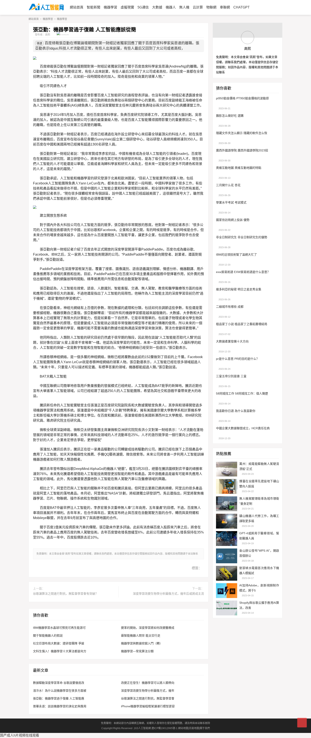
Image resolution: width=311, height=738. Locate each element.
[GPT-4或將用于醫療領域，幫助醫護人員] (226, 539)
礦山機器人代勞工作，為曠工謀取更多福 (259, 518)
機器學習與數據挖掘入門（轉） (141, 643)
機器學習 (48, 19)
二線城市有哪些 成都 (230, 306)
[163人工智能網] (46, 7)
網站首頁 (34, 19)
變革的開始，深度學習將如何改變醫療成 (147, 627)
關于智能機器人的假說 (48, 635)
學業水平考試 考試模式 (231, 202)
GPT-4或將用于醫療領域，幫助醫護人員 (259, 536)
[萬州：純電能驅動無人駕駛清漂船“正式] (226, 470)
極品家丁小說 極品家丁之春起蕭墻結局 (241, 324)
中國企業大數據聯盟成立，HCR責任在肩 (243, 428)
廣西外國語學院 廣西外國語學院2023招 (242, 150)
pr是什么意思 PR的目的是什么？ (237, 358)
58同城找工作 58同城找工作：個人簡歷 (242, 393)
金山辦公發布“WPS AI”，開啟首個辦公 (259, 553)
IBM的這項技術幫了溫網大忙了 (236, 254)
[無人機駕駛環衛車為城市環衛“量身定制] (226, 504)
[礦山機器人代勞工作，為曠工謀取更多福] (226, 522)
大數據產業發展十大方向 (232, 341)
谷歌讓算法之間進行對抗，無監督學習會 (147, 698)
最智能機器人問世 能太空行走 (140, 635)
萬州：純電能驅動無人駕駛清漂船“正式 (259, 466)
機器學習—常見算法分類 (137, 651)
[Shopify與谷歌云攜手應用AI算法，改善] (226, 608)
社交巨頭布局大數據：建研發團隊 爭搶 (58, 643)
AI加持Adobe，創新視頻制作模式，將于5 (259, 588)
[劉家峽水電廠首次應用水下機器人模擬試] (226, 574)
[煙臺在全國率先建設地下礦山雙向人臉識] (226, 487)
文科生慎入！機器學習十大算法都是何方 (59, 651)
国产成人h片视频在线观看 (19, 735)
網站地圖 (183, 728)
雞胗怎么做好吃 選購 (230, 115)
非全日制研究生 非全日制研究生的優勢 (241, 237)
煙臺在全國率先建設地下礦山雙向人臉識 (259, 483)
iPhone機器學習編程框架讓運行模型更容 (148, 706)
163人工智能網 (142, 728)
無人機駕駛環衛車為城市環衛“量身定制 (259, 501)
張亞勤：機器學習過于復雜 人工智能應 (58, 698)
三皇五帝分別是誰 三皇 (231, 376)
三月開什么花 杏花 (228, 185)
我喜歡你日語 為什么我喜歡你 (235, 411)
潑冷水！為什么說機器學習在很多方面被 (59, 690)
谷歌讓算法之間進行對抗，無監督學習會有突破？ (65, 593)
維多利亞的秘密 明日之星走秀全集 (238, 289)
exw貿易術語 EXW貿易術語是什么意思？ (243, 272)
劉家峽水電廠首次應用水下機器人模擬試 (259, 570)
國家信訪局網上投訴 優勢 (232, 220)
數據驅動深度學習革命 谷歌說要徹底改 (58, 682)
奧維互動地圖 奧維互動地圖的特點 (238, 167)
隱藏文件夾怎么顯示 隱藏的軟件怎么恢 (241, 133)
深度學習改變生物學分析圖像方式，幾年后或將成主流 (168, 593)
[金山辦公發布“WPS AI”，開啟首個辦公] (226, 556)
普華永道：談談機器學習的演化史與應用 (59, 706)
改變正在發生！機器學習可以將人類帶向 (147, 682)
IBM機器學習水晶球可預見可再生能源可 (59, 627)
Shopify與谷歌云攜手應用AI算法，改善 (259, 605)
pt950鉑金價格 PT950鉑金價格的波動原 (242, 98)
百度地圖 (194, 728)
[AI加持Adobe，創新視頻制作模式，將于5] (226, 591)
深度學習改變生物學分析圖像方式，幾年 (147, 690)
